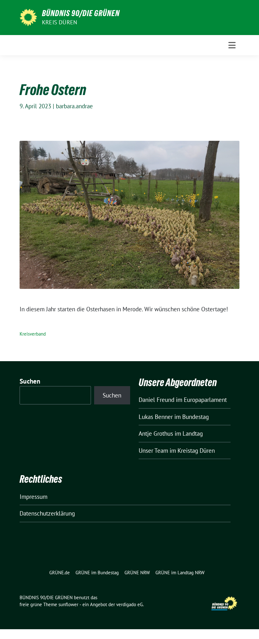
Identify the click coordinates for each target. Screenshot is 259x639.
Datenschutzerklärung (47, 513)
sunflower (68, 604)
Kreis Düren (59, 22)
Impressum (33, 496)
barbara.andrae (74, 106)
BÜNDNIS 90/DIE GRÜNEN (81, 13)
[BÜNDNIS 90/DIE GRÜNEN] (28, 17)
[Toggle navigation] (232, 45)
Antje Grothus (156, 433)
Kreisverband (33, 334)
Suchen (30, 381)
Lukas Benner (156, 417)
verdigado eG (129, 604)
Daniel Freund (156, 399)
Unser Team (153, 450)
